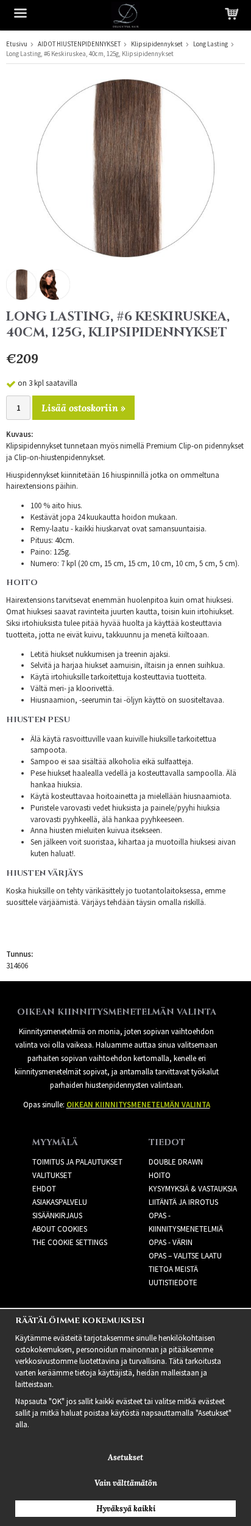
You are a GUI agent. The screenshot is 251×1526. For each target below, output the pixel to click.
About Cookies (59, 1229)
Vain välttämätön (125, 1483)
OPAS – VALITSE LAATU (185, 1256)
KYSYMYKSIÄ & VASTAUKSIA (193, 1189)
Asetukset (125, 1457)
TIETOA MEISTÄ (173, 1269)
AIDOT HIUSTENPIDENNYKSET (79, 44)
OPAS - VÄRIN (171, 1242)
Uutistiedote (173, 1282)
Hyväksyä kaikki (125, 1508)
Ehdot (44, 1189)
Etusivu (16, 44)
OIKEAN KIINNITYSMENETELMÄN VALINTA (138, 1104)
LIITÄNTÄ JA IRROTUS (183, 1202)
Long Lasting (210, 44)
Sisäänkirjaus (57, 1215)
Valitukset (52, 1175)
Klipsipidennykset (157, 44)
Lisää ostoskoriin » (83, 408)
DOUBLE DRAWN (176, 1162)
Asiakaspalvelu (59, 1202)
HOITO (160, 1175)
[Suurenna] (125, 167)
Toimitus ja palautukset (77, 1162)
